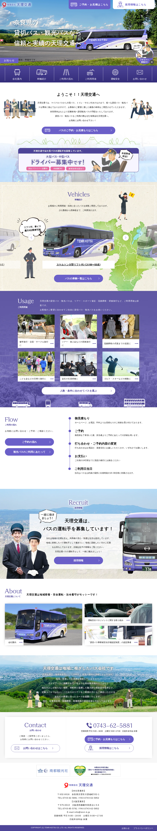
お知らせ (126, 828)
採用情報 (78, 560)
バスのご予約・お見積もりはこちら (78, 130)
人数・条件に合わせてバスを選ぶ (78, 390)
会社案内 (17, 79)
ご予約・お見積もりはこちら (109, 739)
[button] (31, 238)
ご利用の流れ (66, 79)
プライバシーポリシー (143, 828)
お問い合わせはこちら (35, 748)
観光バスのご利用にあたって (29, 451)
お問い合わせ (140, 79)
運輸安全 (115, 79)
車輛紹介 (41, 79)
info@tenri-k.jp (82, 812)
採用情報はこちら (135, 4)
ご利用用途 (91, 79)
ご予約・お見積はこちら (93, 4)
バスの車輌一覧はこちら (78, 278)
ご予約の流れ (29, 442)
